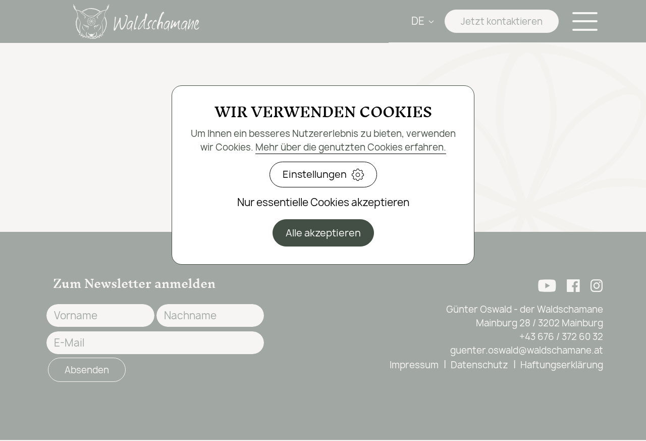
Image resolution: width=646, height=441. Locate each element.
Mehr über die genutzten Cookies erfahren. (350, 147)
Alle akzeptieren (323, 232)
